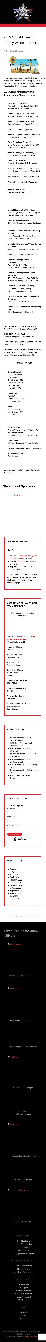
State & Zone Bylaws (23, 1266)
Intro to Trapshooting (24, 1244)
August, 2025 (15, 893)
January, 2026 (15, 883)
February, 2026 (16, 880)
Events (13, 583)
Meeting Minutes (23, 1269)
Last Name (12, 817)
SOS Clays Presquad (23, 1294)
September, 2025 (17, 891)
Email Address (13, 825)
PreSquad (24, 1288)
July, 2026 (14, 872)
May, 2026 (14, 874)
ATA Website (24, 1284)
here (12, 473)
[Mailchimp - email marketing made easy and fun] (19, 840)
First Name (12, 808)
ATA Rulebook (23, 1300)
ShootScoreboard (24, 1297)
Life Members (23, 1250)
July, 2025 (14, 896)
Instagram (24, 1319)
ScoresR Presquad (23, 1291)
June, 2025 (14, 899)
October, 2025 (15, 888)
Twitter (23, 1315)
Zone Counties (24, 1247)
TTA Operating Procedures (23, 1254)
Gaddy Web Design (31, 1337)
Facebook (24, 1312)
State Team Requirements (23, 1272)
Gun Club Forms (23, 1241)
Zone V (21, 561)
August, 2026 (15, 869)
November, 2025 (16, 885)
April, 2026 (14, 877)
